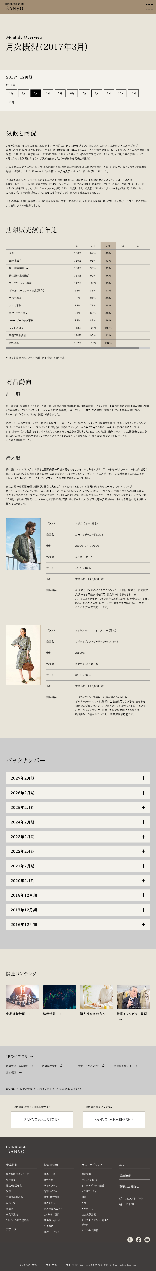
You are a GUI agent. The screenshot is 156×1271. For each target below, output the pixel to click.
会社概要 (11, 1180)
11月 (133, 93)
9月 (109, 93)
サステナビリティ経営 (93, 1185)
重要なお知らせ (129, 1186)
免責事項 (48, 1226)
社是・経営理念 (14, 1185)
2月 (23, 93)
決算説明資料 (49, 1066)
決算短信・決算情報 (17, 1066)
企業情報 (12, 1165)
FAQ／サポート (134, 1198)
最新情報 (86, 1174)
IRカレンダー (51, 1203)
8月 (97, 93)
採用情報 (125, 1175)
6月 (72, 93)
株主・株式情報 (52, 1197)
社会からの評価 (90, 1230)
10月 (121, 93)
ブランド (11, 1229)
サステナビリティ (92, 1165)
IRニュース (49, 1174)
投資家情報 (26, 1089)
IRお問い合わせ (52, 1220)
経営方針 (48, 1180)
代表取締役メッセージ (17, 1174)
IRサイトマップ (51, 1232)
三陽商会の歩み (14, 1197)
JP (126, 1204)
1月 (11, 93)
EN (132, 1204)
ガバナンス (87, 1209)
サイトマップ (72, 1265)
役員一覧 (11, 1203)
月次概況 (11, 1072)
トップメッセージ (90, 1180)
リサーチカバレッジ (88, 1066)
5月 (60, 93)
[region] (78, 292)
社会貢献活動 (89, 1214)
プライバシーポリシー (30, 1265)
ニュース (124, 1165)
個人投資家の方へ (53, 1209)
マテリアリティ (89, 1191)
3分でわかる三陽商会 (17, 1220)
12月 (11, 102)
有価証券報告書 (123, 1066)
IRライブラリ (17, 1056)
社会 (84, 1203)
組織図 (9, 1209)
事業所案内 (12, 1214)
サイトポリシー (53, 1265)
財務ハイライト (51, 1191)
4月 (48, 93)
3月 (36, 93)
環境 (84, 1197)
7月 (84, 93)
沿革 (8, 1191)
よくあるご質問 (52, 1214)
